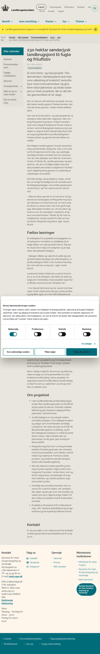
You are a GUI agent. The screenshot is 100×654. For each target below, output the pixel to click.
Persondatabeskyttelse (31, 639)
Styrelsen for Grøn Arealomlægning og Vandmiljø (88, 572)
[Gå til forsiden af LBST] (17, 8)
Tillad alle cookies (82, 352)
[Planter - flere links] (55, 20)
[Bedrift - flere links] (11, 20)
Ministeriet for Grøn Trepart (88, 563)
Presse (57, 562)
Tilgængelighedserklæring (62, 639)
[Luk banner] (95, 29)
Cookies (7, 639)
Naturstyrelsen (86, 579)
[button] (20, 86)
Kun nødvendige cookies (18, 352)
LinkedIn (34, 558)
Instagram (34, 566)
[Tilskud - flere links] (85, 20)
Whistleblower (11, 644)
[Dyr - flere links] (68, 20)
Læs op (29, 644)
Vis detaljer (87, 344)
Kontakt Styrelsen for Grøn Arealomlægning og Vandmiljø (86, 589)
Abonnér (58, 558)
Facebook (34, 562)
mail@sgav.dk (15, 576)
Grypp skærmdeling (51, 644)
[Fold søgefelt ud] (95, 8)
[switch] (37, 334)
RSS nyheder (60, 566)
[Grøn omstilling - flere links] (37, 20)
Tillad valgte (50, 352)
